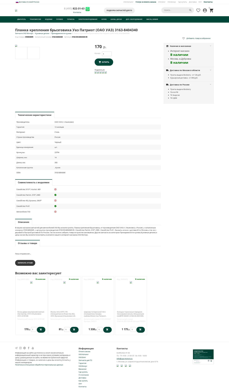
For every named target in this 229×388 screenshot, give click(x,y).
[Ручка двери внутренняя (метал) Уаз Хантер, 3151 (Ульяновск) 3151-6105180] (31, 282)
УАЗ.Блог (162, 2)
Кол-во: (98, 53)
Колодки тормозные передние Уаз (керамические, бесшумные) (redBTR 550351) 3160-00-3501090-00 (130, 315)
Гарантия (82, 363)
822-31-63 (74, 8)
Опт (200, 2)
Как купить (83, 380)
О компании (84, 375)
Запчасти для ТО (85, 360)
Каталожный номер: (25, 319)
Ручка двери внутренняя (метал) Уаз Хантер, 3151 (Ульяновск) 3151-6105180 (30, 314)
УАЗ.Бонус (172, 2)
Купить (105, 62)
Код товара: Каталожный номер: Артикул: (51, 37)
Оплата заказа (84, 351)
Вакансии (82, 369)
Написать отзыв (25, 263)
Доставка (193, 2)
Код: (19, 279)
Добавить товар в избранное (196, 38)
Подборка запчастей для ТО (119, 10)
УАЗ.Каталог (129, 2)
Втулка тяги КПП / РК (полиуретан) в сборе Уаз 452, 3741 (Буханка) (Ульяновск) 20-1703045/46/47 (63, 315)
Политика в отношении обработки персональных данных (39, 365)
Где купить (182, 2)
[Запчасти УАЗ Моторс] (16, 10)
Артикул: (87, 321)
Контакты (77, 12)
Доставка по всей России (28, 2)
